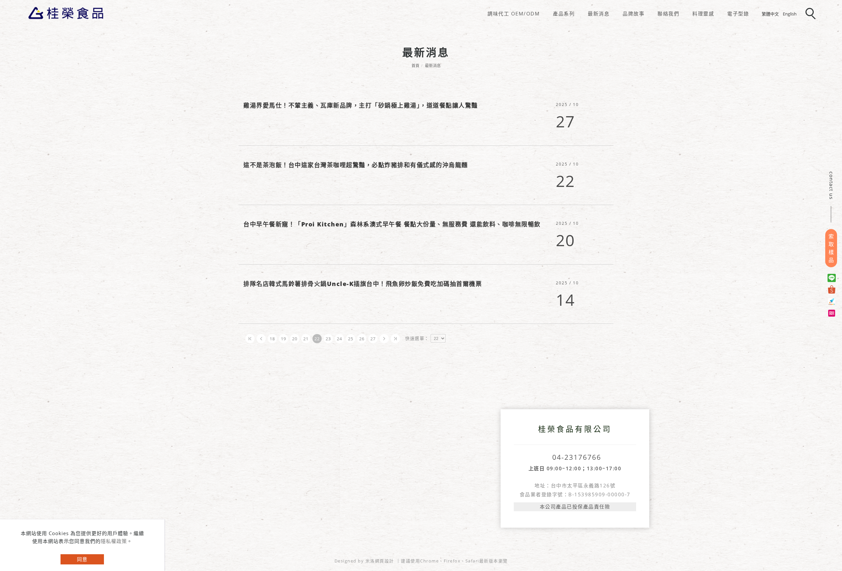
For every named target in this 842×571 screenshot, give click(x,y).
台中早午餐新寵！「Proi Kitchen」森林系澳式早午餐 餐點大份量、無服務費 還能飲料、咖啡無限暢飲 (392, 224)
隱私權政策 (114, 541)
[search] (812, 14)
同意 (82, 559)
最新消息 (598, 13)
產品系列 (564, 13)
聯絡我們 (668, 13)
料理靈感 (703, 13)
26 (362, 339)
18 (272, 339)
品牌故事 (633, 13)
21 (306, 339)
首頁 (415, 65)
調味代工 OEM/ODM (513, 13)
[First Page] (250, 338)
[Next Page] (384, 338)
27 (373, 339)
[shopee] (832, 289)
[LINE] (832, 278)
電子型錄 (738, 13)
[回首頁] (66, 13)
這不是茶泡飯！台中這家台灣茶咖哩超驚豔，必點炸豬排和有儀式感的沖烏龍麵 (355, 165)
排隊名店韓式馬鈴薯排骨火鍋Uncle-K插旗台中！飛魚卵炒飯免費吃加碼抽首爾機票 (362, 284)
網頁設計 (384, 561)
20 (295, 339)
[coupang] (832, 301)
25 (351, 339)
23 (328, 339)
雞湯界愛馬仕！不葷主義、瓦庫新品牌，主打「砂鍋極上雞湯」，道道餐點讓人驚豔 (360, 105)
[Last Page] (395, 338)
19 (283, 339)
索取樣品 (831, 248)
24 (339, 339)
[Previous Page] (261, 338)
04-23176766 (576, 457)
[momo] (832, 312)
